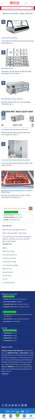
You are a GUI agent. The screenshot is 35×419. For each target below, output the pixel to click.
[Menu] (3, 3)
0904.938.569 (18, 217)
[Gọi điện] (17, 415)
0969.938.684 (17, 215)
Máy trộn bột (7, 269)
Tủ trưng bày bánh (9, 283)
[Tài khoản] (32, 3)
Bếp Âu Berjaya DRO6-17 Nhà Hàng (14, 233)
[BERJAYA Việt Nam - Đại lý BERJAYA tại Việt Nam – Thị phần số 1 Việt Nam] (14, 3)
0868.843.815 (7, 335)
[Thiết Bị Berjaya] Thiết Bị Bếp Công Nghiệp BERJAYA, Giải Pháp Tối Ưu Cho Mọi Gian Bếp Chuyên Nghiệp (17, 239)
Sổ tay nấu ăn (7, 276)
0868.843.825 (7, 338)
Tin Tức (5, 279)
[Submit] (32, 8)
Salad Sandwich (8, 272)
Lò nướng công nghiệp (10, 265)
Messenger (24, 418)
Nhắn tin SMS (31, 418)
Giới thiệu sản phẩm (9, 258)
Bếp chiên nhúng (8, 251)
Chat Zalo (11, 418)
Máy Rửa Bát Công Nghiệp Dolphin (14, 230)
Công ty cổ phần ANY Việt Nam (19, 299)
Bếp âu (5, 248)
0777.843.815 (7, 340)
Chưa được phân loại (10, 255)
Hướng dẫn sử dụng (9, 262)
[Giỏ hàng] (26, 3)
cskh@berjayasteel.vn (15, 220)
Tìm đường (3, 418)
